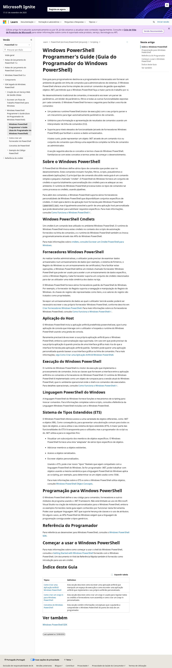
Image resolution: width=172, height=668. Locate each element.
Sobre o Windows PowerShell (154, 47)
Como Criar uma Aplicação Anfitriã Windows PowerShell (52, 587)
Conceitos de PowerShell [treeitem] (19, 145)
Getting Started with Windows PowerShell (73, 553)
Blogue (58, 665)
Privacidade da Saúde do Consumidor (108, 665)
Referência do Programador (153, 55)
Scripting (94, 42)
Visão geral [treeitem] (9, 55)
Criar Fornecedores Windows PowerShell (62, 308)
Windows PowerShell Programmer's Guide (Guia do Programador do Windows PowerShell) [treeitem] (20, 129)
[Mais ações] (127, 42)
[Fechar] (31, 40)
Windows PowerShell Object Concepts (74, 483)
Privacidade (82, 665)
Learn (45, 42)
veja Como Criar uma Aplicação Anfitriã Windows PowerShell (84, 354)
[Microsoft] (4, 22)
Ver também (147, 68)
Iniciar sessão (163, 22)
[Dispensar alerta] (167, 5)
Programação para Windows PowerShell (153, 51)
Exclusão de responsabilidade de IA (18, 665)
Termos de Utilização (137, 665)
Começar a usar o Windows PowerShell (153, 60)
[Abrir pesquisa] (153, 22)
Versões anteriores (44, 665)
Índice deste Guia (149, 64)
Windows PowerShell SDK (55, 624)
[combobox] (17, 45)
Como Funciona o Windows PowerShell (70, 212)
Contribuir (70, 665)
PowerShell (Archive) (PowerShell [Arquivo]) (69, 42)
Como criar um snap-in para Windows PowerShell (53, 597)
